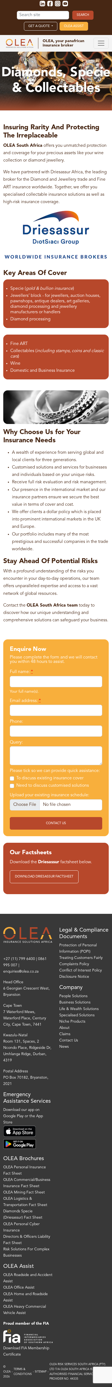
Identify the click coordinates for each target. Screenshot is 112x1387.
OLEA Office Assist (19, 1287)
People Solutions (73, 996)
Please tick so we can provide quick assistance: (55, 771)
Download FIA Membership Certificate (26, 1351)
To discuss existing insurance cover (49, 778)
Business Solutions (75, 1002)
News (64, 1047)
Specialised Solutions (77, 1015)
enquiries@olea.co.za (21, 971)
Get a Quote (39, 26)
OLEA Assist (74, 26)
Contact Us (56, 823)
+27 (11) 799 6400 (19, 959)
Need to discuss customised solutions (52, 785)
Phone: (16, 721)
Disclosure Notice (74, 977)
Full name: (21, 672)
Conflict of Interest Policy (80, 970)
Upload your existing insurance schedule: (49, 795)
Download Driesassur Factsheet (44, 876)
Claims (64, 1034)
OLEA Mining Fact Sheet (24, 1192)
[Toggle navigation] (101, 43)
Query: (16, 742)
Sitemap (40, 1371)
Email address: (25, 701)
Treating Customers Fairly (81, 958)
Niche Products (72, 1021)
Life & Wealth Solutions (79, 1009)
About (64, 1028)
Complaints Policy (74, 964)
